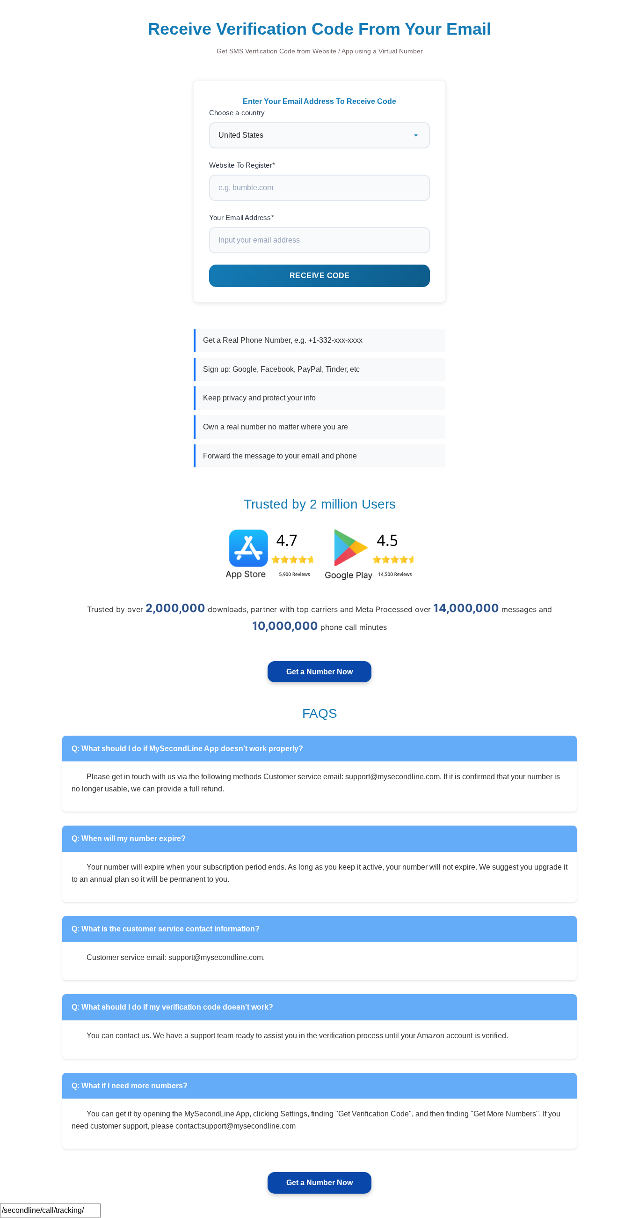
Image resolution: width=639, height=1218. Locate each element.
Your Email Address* (241, 217)
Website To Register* (242, 165)
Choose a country (237, 113)
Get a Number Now (319, 672)
